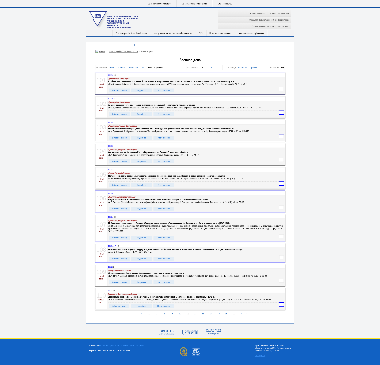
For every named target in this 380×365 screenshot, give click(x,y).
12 (195, 313)
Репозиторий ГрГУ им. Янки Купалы (131, 33)
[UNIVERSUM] (190, 332)
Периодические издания (220, 33)
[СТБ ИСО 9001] (198, 355)
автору (111, 67)
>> (247, 313)
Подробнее (141, 90)
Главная (102, 51)
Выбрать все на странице (247, 67)
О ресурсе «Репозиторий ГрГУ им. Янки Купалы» (269, 19)
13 (203, 313)
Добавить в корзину (119, 90)
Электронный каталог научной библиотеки (172, 33)
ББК (143, 67)
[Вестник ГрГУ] (166, 332)
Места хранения (164, 90)
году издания (133, 67)
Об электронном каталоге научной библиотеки (269, 13)
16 (226, 313)
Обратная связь (225, 3)
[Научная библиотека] (213, 332)
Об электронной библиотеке (194, 3)
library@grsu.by (260, 355)
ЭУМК (200, 33)
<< (134, 313)
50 (211, 67)
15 (218, 313)
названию (121, 67)
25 (206, 67)
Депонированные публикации (251, 33)
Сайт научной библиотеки (159, 3)
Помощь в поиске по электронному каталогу (270, 26)
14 (211, 313)
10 (180, 313)
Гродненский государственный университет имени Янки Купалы (121, 345)
